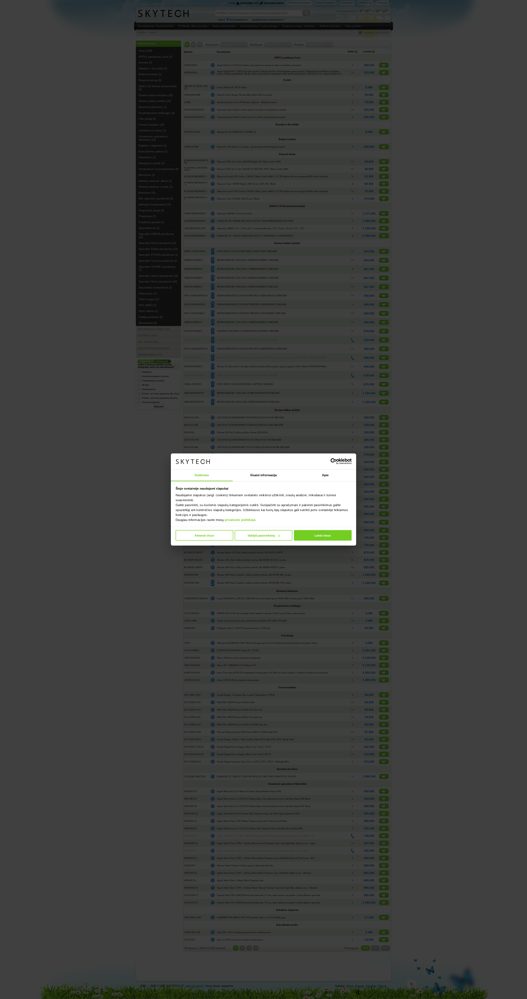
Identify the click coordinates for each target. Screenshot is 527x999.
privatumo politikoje (240, 519)
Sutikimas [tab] (202, 475)
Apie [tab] (325, 475)
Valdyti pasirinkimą (261, 535)
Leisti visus (323, 535)
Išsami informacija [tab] (263, 475)
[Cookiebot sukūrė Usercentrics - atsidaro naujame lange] (334, 461)
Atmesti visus (204, 535)
